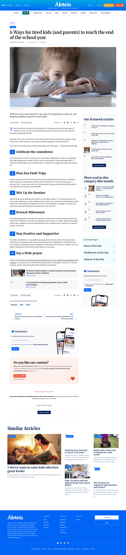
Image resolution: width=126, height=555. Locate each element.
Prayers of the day (94, 259)
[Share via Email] (74, 122)
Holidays (83, 13)
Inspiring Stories (38, 13)
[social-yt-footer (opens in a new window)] (58, 543)
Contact (77, 549)
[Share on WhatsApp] (77, 122)
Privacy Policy (85, 549)
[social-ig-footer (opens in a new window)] (68, 543)
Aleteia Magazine (106, 13)
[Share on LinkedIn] (67, 122)
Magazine (62, 525)
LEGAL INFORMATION (60, 549)
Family (28, 305)
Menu (17, 13)
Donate (118, 5)
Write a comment (44, 412)
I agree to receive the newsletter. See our (30, 344)
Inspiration (70, 436)
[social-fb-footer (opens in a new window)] (61, 543)
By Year (78, 520)
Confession (98, 436)
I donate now (18, 376)
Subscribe (108, 5)
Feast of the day (92, 245)
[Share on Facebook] (64, 122)
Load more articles (99, 165)
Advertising (63, 532)
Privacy (93, 549)
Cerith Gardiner (31, 42)
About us (49, 549)
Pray (24, 13)
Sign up (15, 349)
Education (14, 305)
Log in (100, 5)
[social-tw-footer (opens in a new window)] (65, 543)
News (56, 13)
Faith (21, 305)
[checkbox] (12, 344)
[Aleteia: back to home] (63, 4)
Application (63, 522)
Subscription (63, 527)
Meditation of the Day (96, 252)
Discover (48, 13)
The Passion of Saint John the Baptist (69, 8)
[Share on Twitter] (71, 122)
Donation (62, 530)
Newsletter (63, 520)
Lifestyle (64, 13)
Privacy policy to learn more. (41, 344)
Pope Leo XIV (93, 13)
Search (27, 5)
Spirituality (74, 13)
